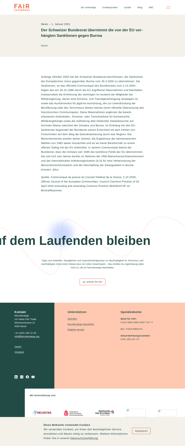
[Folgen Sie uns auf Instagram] (21, 377)
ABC (151, 7)
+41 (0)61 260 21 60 (25, 333)
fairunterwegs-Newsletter (81, 324)
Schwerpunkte (109, 7)
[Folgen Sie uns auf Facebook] (27, 377)
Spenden (72, 319)
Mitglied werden (76, 329)
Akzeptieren (141, 431)
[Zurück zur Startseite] (22, 7)
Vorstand (19, 352)
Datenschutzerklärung (84, 438)
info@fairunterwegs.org (26, 336)
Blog (140, 7)
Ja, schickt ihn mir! (93, 282)
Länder (127, 7)
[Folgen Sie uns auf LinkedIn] (16, 377)
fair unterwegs (88, 7)
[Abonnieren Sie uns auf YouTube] (33, 377)
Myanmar (44, 45)
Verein (17, 346)
